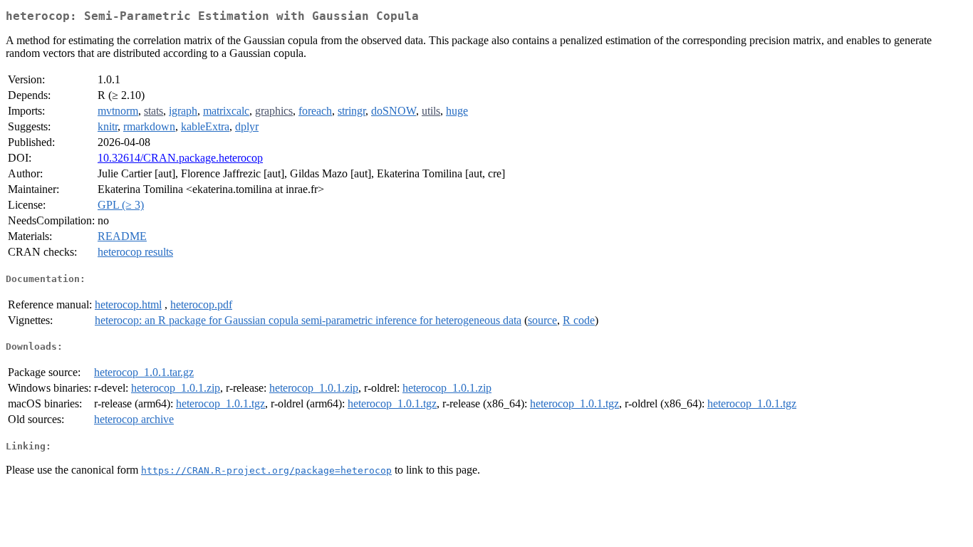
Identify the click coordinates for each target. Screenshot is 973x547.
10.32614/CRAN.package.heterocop (180, 158)
